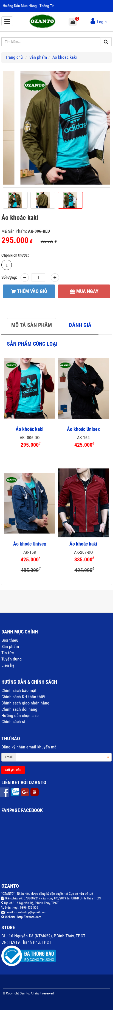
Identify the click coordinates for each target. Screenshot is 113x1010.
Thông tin (47, 6)
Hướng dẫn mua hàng (20, 6)
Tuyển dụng (11, 659)
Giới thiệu (9, 640)
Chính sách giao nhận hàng (25, 703)
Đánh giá (80, 325)
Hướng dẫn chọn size (20, 715)
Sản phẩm (10, 646)
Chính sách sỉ (13, 721)
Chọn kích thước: (15, 255)
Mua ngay (87, 291)
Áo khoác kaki (30, 429)
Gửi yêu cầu (13, 770)
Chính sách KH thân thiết (23, 696)
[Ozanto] (42, 20)
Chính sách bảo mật (18, 690)
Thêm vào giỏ (32, 291)
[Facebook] (5, 792)
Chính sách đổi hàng (19, 709)
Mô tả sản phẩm (31, 325)
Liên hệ (8, 665)
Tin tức (7, 652)
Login (102, 21)
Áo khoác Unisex (83, 429)
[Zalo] (15, 792)
